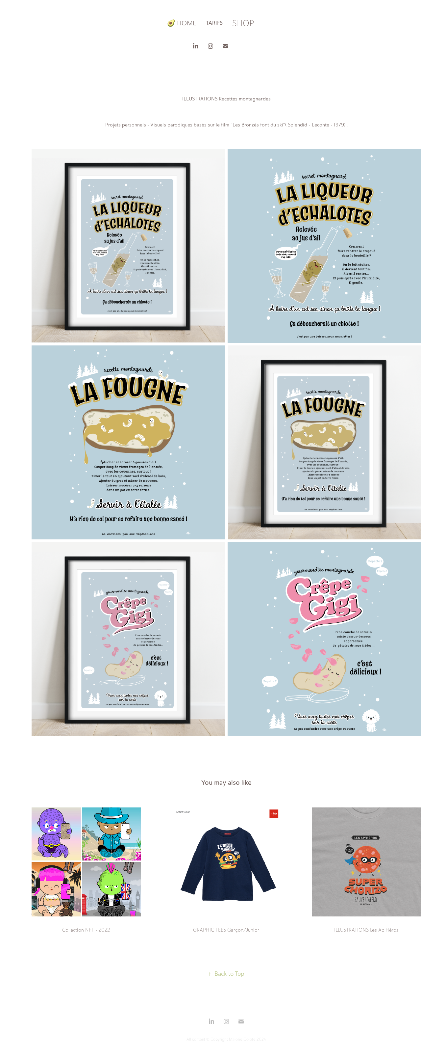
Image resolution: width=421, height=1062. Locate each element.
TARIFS (214, 23)
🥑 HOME (181, 23)
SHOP (243, 23)
